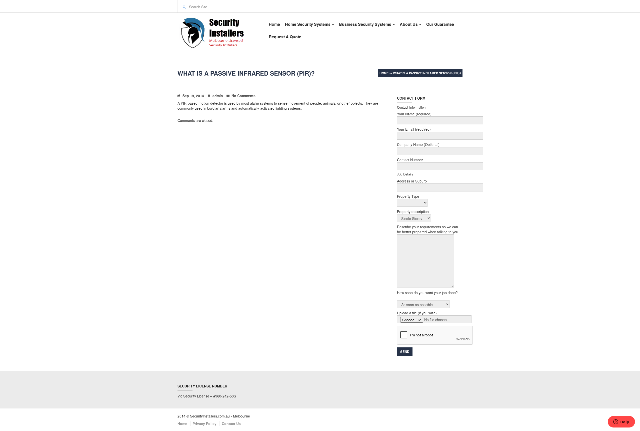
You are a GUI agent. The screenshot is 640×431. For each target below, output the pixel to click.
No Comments (244, 95)
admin (217, 95)
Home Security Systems (308, 24)
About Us (409, 24)
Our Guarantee (440, 24)
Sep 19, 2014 (193, 95)
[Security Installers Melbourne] (218, 32)
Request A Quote (285, 37)
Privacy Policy (204, 423)
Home (274, 24)
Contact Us (231, 423)
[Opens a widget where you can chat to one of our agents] (621, 422)
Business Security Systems (365, 24)
